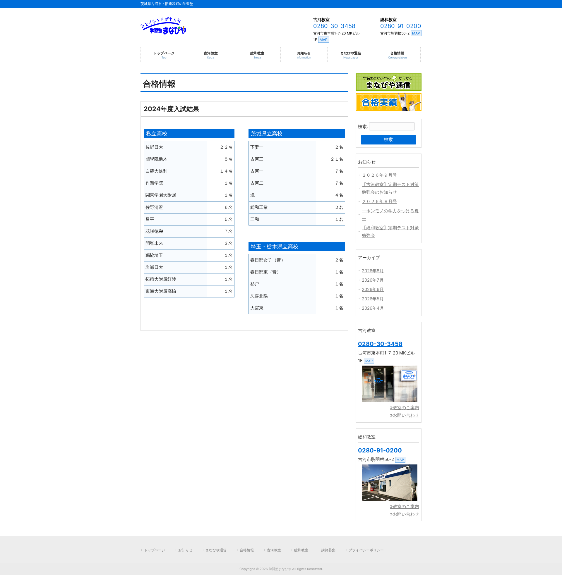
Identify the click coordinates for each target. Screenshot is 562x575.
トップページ (154, 550)
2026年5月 (373, 299)
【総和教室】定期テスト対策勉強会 (390, 231)
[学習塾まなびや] (163, 32)
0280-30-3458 (334, 26)
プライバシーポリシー (366, 550)
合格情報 (247, 550)
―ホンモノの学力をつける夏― (390, 214)
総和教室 (388, 19)
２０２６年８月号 (379, 201)
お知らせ (185, 550)
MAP (324, 39)
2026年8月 (373, 270)
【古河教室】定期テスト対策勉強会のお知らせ (390, 188)
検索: (363, 126)
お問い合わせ (406, 415)
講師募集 (328, 550)
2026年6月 (373, 289)
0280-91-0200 (400, 26)
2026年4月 (373, 308)
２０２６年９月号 (379, 175)
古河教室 (321, 19)
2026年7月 (373, 280)
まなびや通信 (216, 550)
